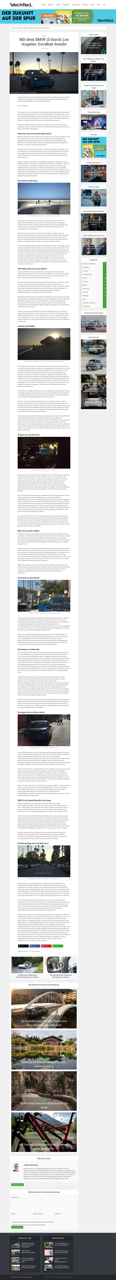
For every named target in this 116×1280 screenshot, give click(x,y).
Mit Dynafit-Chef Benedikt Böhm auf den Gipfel (94, 198)
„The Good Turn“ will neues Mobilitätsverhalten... (61, 1260)
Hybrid (58, 4)
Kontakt (53, 1277)
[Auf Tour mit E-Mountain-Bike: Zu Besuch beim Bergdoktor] (44, 1132)
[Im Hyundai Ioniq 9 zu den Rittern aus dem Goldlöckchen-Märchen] (44, 1008)
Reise (92, 4)
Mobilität (66, 4)
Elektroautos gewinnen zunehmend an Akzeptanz (94, 348)
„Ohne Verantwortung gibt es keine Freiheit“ (61, 1251)
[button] (23, 946)
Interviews (75, 4)
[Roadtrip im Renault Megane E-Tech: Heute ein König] (44, 1050)
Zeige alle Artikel (17, 1184)
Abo (98, 4)
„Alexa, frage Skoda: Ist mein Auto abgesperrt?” (62, 1244)
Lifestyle (85, 4)
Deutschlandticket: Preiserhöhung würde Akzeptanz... (93, 383)
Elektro (50, 4)
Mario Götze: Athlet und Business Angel (94, 99)
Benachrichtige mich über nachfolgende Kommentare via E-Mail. (33, 1222)
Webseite (57, 1214)
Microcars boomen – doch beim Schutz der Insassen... (93, 365)
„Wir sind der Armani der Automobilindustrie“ (62, 1266)
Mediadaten (69, 1277)
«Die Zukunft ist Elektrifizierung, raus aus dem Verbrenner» (93, 246)
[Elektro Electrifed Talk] (93, 122)
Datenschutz (62, 1277)
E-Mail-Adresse (38, 1214)
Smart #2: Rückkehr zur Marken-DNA (94, 400)
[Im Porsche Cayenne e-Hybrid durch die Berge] (44, 1091)
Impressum (46, 1277)
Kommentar (15, 1197)
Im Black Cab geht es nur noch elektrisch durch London (93, 325)
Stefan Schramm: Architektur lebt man (94, 173)
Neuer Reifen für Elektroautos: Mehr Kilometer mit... (94, 45)
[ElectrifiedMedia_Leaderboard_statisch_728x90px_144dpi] (58, 16)
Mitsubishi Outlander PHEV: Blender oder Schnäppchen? (28, 1245)
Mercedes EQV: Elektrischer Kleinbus (28, 1251)
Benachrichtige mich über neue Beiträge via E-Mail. (29, 1225)
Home (44, 4)
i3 (30, 951)
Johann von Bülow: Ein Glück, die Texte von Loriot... (93, 72)
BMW (20, 951)
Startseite (14, 28)
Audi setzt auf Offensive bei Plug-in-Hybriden (29, 1266)
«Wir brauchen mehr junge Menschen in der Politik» (93, 222)
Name (13, 1214)
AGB (57, 1277)
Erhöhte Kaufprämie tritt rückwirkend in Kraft (28, 1260)
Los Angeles (36, 951)
